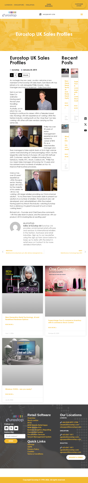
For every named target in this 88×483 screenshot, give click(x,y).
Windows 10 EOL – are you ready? (18, 389)
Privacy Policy (33, 449)
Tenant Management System (39, 437)
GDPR (29, 447)
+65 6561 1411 (68, 435)
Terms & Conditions (35, 454)
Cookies (30, 451)
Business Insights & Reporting (39, 430)
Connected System (35, 432)
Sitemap (30, 444)
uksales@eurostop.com (69, 425)
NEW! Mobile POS (34, 427)
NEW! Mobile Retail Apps (37, 425)
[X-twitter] (11, 428)
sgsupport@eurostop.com (70, 439)
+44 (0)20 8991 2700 (69, 422)
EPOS (29, 423)
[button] (81, 14)
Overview (31, 418)
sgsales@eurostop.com (69, 437)
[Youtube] (16, 428)
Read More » (66, 105)
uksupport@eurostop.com (70, 427)
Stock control (33, 420)
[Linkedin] (6, 428)
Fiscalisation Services (36, 434)
